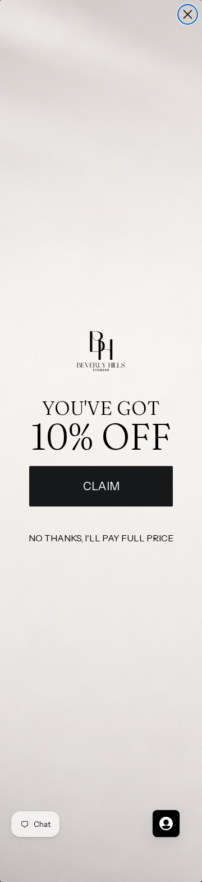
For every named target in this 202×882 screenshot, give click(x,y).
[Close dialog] (188, 14)
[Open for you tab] (166, 823)
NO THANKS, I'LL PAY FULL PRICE (101, 538)
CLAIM (101, 486)
